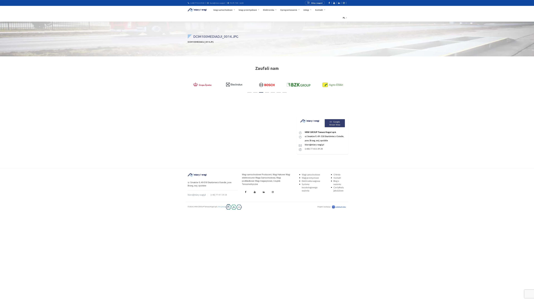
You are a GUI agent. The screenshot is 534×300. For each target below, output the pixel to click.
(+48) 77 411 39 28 (197, 3)
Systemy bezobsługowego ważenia (309, 187)
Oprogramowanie (289, 10)
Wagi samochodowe (223, 10)
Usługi (306, 10)
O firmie (337, 174)
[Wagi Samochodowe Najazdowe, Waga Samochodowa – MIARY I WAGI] (197, 10)
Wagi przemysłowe (248, 10)
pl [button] (344, 18)
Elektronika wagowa (311, 181)
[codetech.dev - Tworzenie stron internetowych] (339, 207)
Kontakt (319, 10)
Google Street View (334, 123)
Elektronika (269, 10)
